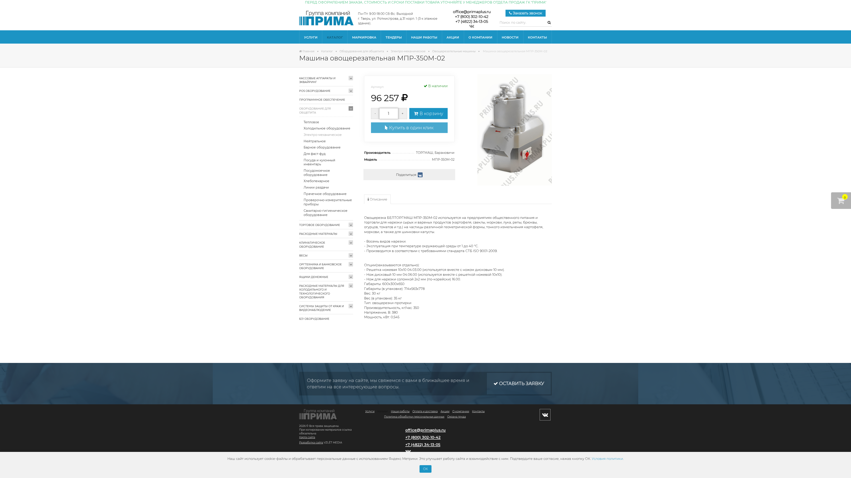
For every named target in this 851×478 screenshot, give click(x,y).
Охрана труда (456, 416)
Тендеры (394, 37)
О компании (480, 37)
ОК (425, 469)
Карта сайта (307, 437)
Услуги (311, 37)
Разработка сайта (311, 442)
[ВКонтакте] (420, 174)
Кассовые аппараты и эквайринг (317, 80)
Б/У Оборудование (314, 318)
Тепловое (311, 122)
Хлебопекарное (316, 181)
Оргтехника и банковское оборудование (320, 266)
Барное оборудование (322, 147)
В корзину (430, 113)
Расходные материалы (318, 233)
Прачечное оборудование (325, 194)
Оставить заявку (521, 383)
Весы (303, 255)
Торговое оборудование (319, 225)
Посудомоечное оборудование (317, 173)
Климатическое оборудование (312, 244)
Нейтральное (315, 141)
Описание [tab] (378, 199)
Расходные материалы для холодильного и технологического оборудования (321, 291)
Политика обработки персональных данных (414, 416)
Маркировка (364, 37)
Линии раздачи (316, 187)
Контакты (537, 37)
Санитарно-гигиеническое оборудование (325, 213)
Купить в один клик (410, 127)
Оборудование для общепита (315, 110)
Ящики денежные (313, 277)
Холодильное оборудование (327, 128)
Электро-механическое (323, 135)
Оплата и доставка (425, 411)
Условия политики (607, 459)
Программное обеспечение (322, 99)
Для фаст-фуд (315, 154)
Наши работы (424, 37)
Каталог (335, 37)
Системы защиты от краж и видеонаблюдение (321, 308)
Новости (510, 37)
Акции (453, 37)
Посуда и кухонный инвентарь (319, 162)
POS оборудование (314, 91)
